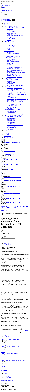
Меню (2, 140)
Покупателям (7, 377)
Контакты (6, 376)
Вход (2, 5)
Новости (6, 373)
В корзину (3, 345)
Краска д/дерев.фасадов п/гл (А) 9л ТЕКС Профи (13, 360)
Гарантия (6, 374)
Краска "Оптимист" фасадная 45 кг (10, 353)
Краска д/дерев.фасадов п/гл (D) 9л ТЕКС (11, 346)
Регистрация (7, 5)
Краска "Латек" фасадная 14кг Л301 (10, 339)
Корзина (5, 19)
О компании (4, 370)
